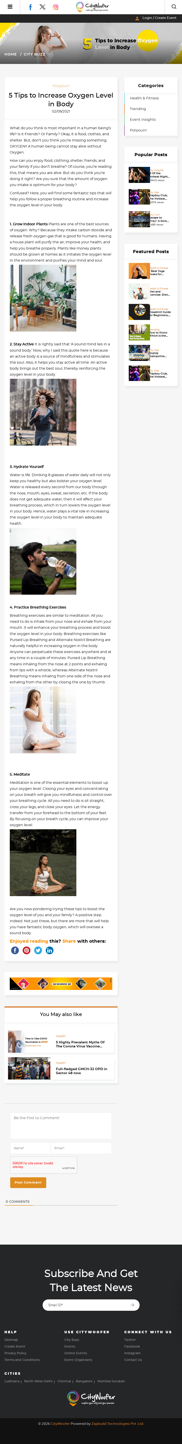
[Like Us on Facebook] (34, 6)
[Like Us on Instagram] (59, 6)
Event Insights (143, 119)
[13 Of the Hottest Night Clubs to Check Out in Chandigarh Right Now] (137, 175)
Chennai (64, 1381)
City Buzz (34, 54)
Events (69, 1346)
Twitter (130, 1340)
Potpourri (61, 86)
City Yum (154, 214)
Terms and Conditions (22, 1360)
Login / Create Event (155, 18)
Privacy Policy (15, 1353)
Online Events (75, 1353)
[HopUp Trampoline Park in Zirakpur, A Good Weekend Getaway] (137, 353)
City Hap (154, 192)
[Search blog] (174, 7)
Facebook (132, 1346)
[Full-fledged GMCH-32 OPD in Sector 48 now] (29, 1068)
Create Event (14, 1346)
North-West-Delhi (38, 1381)
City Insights (156, 170)
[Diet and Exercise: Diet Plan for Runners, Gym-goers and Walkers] (137, 291)
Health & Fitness (144, 98)
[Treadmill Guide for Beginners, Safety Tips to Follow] (137, 312)
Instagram (132, 1353)
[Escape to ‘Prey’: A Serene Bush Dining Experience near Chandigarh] (137, 219)
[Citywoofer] (92, 7)
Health (61, 1036)
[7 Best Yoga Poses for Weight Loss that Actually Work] (137, 271)
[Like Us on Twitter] (46, 6)
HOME (10, 54)
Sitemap (11, 1340)
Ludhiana (11, 1381)
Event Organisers (78, 1360)
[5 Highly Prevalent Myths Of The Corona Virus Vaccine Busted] (29, 1041)
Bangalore (84, 1381)
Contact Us (133, 1360)
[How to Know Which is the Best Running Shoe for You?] (137, 332)
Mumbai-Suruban (111, 1381)
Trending (138, 109)
